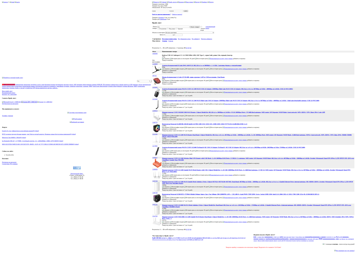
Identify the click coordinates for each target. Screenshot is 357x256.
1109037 (154, 157)
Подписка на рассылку (9, 162)
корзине (161, 17)
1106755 (154, 122)
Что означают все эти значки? (345, 250)
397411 (154, 75)
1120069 (154, 64)
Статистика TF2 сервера (9, 164)
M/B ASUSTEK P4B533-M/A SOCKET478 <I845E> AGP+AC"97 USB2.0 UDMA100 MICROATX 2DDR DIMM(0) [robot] (40, 144)
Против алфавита (206, 39)
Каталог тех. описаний (9, 94)
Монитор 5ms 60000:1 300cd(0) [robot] (14, 137)
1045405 (155, 53)
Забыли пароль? (177, 14)
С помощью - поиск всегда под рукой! (340, 244)
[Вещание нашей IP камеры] (77, 119)
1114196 (154, 134)
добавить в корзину (239, 58)
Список (170, 41)
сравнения (163, 19)
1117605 (154, 146)
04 (190, 48)
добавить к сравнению (169, 70)
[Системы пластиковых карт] (76, 112)
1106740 (154, 193)
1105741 (154, 204)
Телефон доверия (7, 116)
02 (187, 48)
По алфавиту (196, 39)
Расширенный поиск (8, 93)
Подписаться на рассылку (10, 103)
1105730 (154, 181)
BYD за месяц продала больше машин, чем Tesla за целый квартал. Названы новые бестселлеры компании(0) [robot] (39, 134)
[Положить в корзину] (166, 58)
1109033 (154, 111)
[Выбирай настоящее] (77, 122)
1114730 (154, 216)
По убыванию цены (184, 39)
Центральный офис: (77, 173)
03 (188, 48)
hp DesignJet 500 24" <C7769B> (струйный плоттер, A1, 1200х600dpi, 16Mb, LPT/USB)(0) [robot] (32, 141)
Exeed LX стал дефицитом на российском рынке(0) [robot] (20, 131)
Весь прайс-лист (7, 91)
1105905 (154, 87)
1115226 (154, 99)
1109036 (154, 169)
